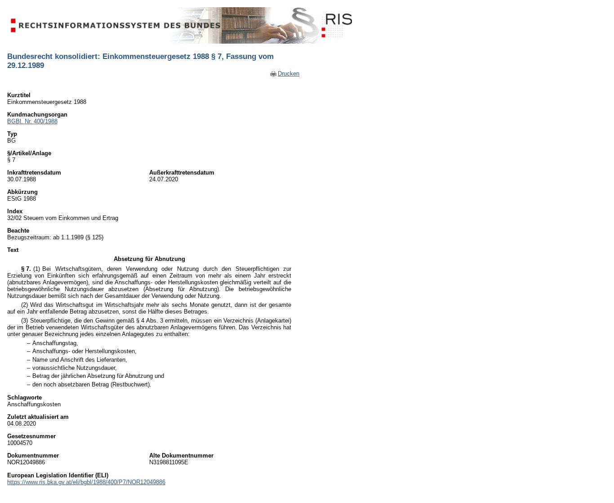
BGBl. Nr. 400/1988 (32, 121)
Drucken (288, 73)
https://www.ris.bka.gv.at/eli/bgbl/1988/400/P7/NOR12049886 (86, 482)
